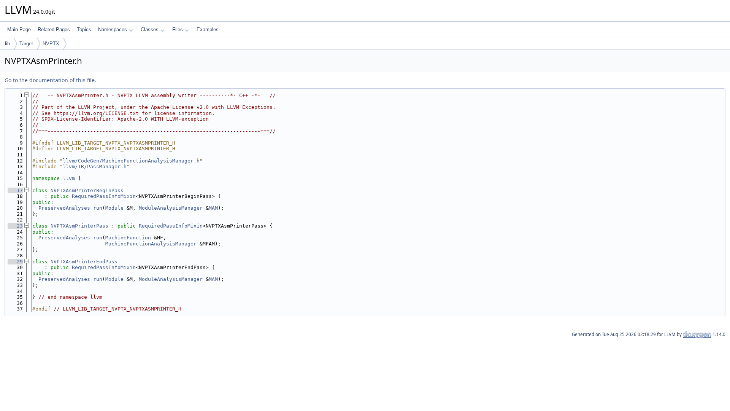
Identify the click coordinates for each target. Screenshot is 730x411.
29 (15, 261)
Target (26, 43)
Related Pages (54, 29)
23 (15, 226)
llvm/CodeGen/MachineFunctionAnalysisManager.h (131, 161)
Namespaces (112, 29)
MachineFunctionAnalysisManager (151, 244)
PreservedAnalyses (64, 208)
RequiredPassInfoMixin (104, 196)
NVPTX (51, 43)
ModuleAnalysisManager (171, 208)
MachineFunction (128, 238)
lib (7, 43)
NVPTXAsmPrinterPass (79, 226)
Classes (150, 29)
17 (15, 190)
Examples (208, 29)
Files (177, 29)
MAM (213, 208)
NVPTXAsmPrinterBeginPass (87, 190)
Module (114, 208)
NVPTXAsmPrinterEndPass (84, 261)
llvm (69, 178)
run (97, 208)
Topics (84, 29)
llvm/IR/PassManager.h (95, 166)
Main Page (19, 29)
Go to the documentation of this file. (50, 80)
